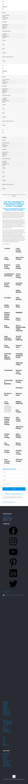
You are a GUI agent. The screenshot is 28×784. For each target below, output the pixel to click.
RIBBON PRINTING (19, 402)
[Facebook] (13, 535)
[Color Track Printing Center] (2, 4)
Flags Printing (6, 346)
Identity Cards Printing (6, 435)
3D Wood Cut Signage (7, 724)
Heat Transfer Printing (7, 461)
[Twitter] (13, 588)
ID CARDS (7, 298)
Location (7, 248)
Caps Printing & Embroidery (8, 338)
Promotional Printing (7, 766)
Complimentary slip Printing (9, 275)
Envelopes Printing (19, 284)
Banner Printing (18, 444)
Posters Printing (7, 451)
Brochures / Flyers (8, 394)
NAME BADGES (18, 291)
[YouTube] (13, 556)
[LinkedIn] (13, 577)
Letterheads (8, 370)
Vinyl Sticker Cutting (18, 419)
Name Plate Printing (20, 258)
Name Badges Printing (18, 435)
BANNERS (19, 312)
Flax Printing (6, 444)
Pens (4, 741)
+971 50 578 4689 (6, 516)
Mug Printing (6, 326)
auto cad (5, 755)
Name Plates (18, 306)
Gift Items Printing (19, 460)
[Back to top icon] (14, 776)
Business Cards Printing (7, 266)
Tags (4, 742)
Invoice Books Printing (18, 275)
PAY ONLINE (4, 6)
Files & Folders (18, 319)
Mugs (4, 738)
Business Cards (19, 394)
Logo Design (6, 258)
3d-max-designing (6, 753)
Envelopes (19, 388)
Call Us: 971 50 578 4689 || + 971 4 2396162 (13, 497)
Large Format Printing (18, 250)
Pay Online (4, 137)
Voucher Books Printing (7, 284)
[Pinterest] (13, 567)
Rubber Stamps (6, 306)
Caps (4, 739)
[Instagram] (13, 546)
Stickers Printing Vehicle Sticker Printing (7, 316)
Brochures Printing (19, 381)
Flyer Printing (18, 411)
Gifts (4, 758)
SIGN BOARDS (19, 298)
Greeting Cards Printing (19, 452)
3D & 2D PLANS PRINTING (19, 338)
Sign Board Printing (19, 427)
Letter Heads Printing (18, 266)
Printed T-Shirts (19, 346)
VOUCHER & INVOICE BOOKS (19, 355)
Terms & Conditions (7, 591)
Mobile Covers (6, 745)
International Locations (7, 760)
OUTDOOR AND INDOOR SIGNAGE (7, 356)
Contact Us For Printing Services (8, 502)
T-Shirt (4, 737)
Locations (5, 759)
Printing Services (6, 764)
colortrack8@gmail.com (8, 517)
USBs (4, 743)
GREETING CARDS (19, 363)
